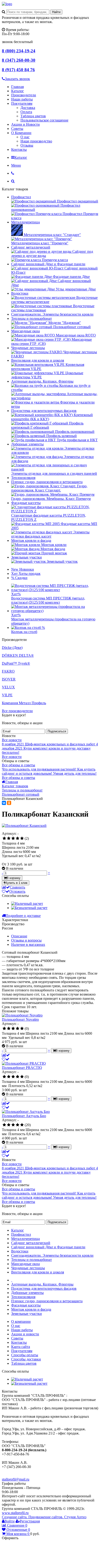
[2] (8, 838)
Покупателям (21, 103)
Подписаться (57, 731)
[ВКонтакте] (4, 803)
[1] (4, 838)
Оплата (26, 112)
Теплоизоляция (23, 478)
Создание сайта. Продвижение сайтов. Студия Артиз (44, 1517)
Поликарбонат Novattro (20, 1019)
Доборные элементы (27, 444)
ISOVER (9, 679)
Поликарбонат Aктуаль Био (24, 1116)
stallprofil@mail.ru (15, 1479)
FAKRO (8, 671)
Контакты (19, 150)
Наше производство (36, 141)
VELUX (8, 687)
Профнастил (21, 197)
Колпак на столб (24, 632)
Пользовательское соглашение (44, 120)
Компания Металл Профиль (24, 703)
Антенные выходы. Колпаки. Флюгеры (42, 381)
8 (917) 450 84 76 (18, 69)
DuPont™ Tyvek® (16, 663)
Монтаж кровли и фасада (31, 540)
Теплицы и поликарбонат (31, 318)
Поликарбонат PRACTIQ (22, 1068)
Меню (16, 165)
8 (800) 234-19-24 (18, 50)
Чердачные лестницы (28, 348)
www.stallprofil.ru (15, 1513)
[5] (22, 838)
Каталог (17, 91)
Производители (23, 95)
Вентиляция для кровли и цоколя (37, 360)
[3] (13, 838)
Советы (17, 129)
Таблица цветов (33, 116)
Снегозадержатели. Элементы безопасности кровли (52, 314)
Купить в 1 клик (16, 883)
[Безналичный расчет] (29, 908)
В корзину (13, 878)
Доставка (27, 108)
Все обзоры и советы (18, 765)
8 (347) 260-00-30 (18, 60)
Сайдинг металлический (30, 247)
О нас (25, 137)
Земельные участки (26, 557)
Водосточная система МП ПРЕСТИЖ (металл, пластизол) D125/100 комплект (48, 600)
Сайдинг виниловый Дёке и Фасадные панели (48, 264)
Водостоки (19, 293)
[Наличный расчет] (27, 904)
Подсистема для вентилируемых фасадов (44, 411)
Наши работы (22, 99)
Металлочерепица (25, 222)
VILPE (7, 695)
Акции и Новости (25, 124)
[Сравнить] (6, 1055)
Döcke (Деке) (12, 648)
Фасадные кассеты (26, 503)
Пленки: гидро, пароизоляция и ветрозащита (47, 482)
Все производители (17, 711)
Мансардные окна (25, 331)
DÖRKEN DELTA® (18, 655)
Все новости (12, 740)
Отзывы (26, 145)
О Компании (21, 133)
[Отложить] (5, 1059)
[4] (17, 838)
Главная (17, 87)
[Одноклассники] (9, 803)
